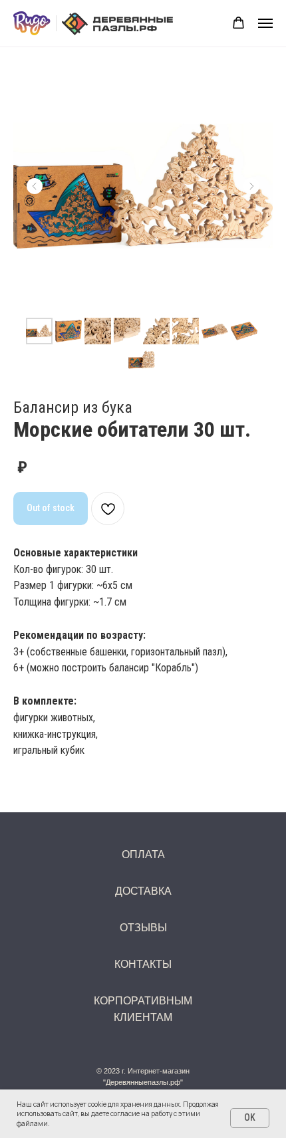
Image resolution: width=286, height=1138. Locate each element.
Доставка (143, 891)
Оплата (143, 854)
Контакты (143, 964)
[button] (238, 23)
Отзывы (143, 927)
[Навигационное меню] (265, 23)
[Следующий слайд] (251, 186)
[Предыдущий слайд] (35, 186)
